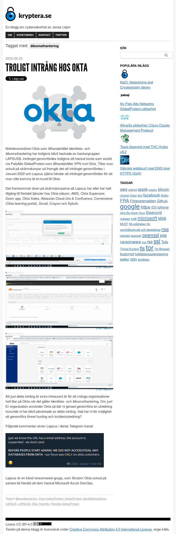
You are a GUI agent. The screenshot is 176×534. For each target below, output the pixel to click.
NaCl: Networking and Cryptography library (136, 84)
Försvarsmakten (143, 200)
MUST (124, 224)
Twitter (61, 35)
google (130, 205)
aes (123, 189)
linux (142, 213)
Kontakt (44, 35)
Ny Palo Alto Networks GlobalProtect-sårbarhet (138, 106)
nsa (165, 229)
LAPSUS (11, 504)
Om (10, 35)
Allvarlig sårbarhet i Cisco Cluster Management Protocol (145, 127)
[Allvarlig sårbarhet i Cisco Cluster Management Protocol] (124, 120)
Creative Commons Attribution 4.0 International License (110, 529)
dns (140, 195)
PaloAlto (44, 504)
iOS (154, 207)
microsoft (147, 217)
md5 (134, 218)
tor (150, 247)
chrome (124, 195)
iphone (163, 207)
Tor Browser (162, 249)
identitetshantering (94, 498)
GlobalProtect (73, 498)
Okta (35, 504)
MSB (162, 218)
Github (162, 200)
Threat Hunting (129, 249)
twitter (124, 259)
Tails (164, 241)
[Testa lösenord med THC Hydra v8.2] (124, 141)
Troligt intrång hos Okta (47, 67)
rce (144, 242)
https (145, 207)
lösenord (154, 212)
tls (142, 247)
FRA (124, 200)
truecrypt (127, 253)
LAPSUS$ (24, 504)
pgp (163, 235)
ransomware (130, 241)
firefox (164, 195)
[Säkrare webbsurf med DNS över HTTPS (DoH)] (124, 163)
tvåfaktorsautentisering (151, 253)
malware (125, 219)
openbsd (125, 235)
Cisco (133, 195)
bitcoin (163, 189)
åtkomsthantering (26, 498)
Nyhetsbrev (25, 35)
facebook (151, 195)
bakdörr (153, 189)
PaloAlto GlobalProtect (65, 504)
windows (143, 259)
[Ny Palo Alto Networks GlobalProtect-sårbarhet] (124, 98)
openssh (136, 236)
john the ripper (129, 213)
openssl (150, 234)
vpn (133, 259)
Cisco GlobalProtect (50, 498)
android (132, 189)
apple (143, 189)
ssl (157, 241)
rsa (150, 241)
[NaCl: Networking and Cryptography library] (124, 77)
